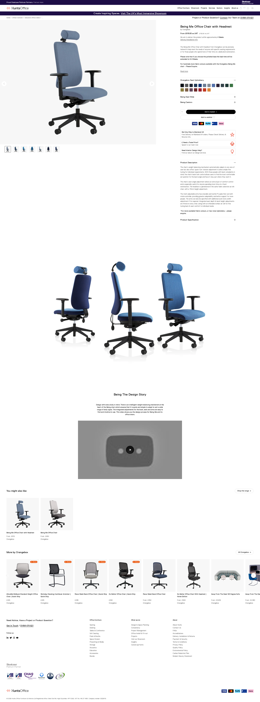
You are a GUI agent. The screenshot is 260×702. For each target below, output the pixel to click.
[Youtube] (17, 638)
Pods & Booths (95, 636)
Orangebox (186, 30)
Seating (92, 625)
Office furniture (95, 620)
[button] (4, 83)
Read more (184, 71)
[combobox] (252, 8)
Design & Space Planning (140, 625)
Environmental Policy (180, 650)
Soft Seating (94, 633)
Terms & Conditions (180, 642)
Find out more (38, 2)
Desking (92, 628)
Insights (134, 642)
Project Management (138, 631)
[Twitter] (11, 638)
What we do (135, 620)
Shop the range (243, 491)
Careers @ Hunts (137, 645)
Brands (92, 656)
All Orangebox (243, 552)
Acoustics (93, 648)
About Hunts (177, 625)
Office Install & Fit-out (139, 633)
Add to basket (210, 112)
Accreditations (178, 633)
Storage (92, 645)
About (175, 620)
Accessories (94, 653)
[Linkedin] (7, 638)
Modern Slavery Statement (182, 656)
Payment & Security (180, 639)
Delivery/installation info (189, 40)
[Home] (17, 8)
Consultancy (135, 628)
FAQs (175, 631)
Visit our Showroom (138, 639)
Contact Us (177, 628)
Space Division (95, 639)
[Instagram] (14, 638)
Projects (134, 636)
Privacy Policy (178, 645)
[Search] (252, 8)
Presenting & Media (97, 642)
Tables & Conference (97, 631)
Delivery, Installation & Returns (184, 636)
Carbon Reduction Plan (181, 653)
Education (93, 650)
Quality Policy (178, 648)
